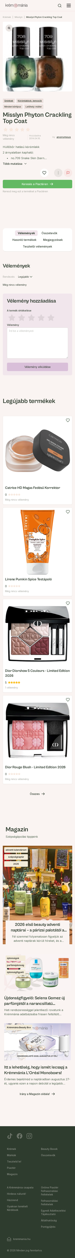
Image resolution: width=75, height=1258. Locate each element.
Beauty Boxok (49, 1148)
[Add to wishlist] (68, 420)
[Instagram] (29, 1136)
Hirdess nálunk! (16, 1193)
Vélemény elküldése (37, 367)
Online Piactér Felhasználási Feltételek (49, 1191)
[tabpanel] (37, 318)
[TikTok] (10, 1136)
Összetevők (48, 1155)
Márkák (11, 1155)
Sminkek (8, 100)
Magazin (12, 1174)
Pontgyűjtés (48, 1226)
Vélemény (13, 325)
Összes (35, 794)
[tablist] (37, 240)
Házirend (12, 1200)
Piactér (11, 1167)
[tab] (26, 233)
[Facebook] (19, 1136)
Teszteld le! (14, 1161)
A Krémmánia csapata (20, 1187)
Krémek (7, 17)
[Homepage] (17, 6)
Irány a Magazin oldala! (35, 1094)
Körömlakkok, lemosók (30, 100)
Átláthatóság (49, 1220)
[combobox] (25, 276)
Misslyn (18, 17)
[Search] (59, 5)
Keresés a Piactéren (35, 184)
